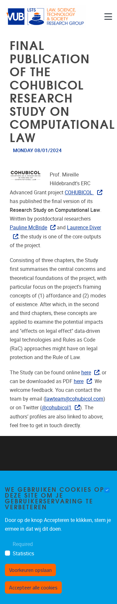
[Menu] (108, 16)
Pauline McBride (28, 227)
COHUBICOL (79, 192)
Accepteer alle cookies (33, 587)
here (86, 372)
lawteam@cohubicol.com (74, 399)
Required (23, 544)
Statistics (23, 553)
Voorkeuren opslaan (30, 570)
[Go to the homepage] (45, 16)
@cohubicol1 (57, 408)
